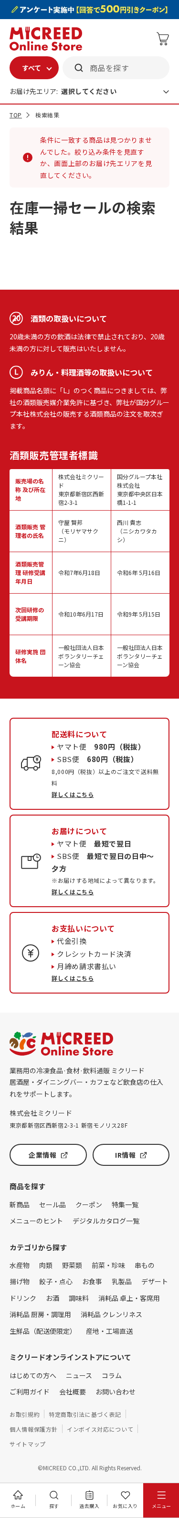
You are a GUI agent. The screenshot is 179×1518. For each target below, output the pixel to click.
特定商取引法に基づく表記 (85, 1414)
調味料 (79, 1298)
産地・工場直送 (109, 1331)
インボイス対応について (100, 1429)
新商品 (20, 1204)
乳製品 (122, 1281)
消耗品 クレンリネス (111, 1314)
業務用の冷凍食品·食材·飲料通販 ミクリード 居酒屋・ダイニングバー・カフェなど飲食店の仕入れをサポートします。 (86, 1082)
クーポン (88, 1204)
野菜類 (72, 1265)
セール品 (52, 1204)
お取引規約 (25, 1414)
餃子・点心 (56, 1281)
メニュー (161, 1505)
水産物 (20, 1265)
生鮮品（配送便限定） (43, 1331)
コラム (112, 1375)
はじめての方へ (33, 1375)
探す (54, 1505)
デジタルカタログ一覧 (106, 1220)
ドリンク (23, 1298)
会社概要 (72, 1391)
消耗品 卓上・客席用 (129, 1298)
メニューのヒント (36, 1220)
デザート (154, 1281)
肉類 (46, 1265)
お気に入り (125, 1505)
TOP (16, 115)
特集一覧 (125, 1204)
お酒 (52, 1298)
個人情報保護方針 (34, 1429)
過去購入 (89, 1505)
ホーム (18, 1505)
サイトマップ (28, 1444)
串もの (145, 1265)
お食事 (92, 1281)
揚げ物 (20, 1281)
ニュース (79, 1375)
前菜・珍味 (108, 1265)
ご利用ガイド (30, 1391)
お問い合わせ (115, 1391)
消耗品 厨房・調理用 (40, 1314)
